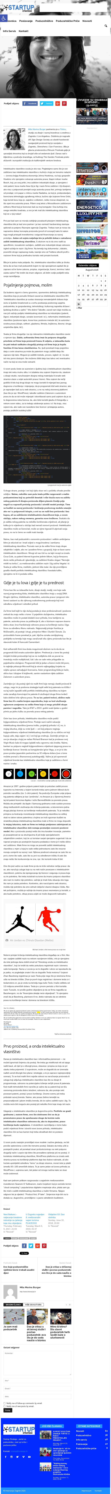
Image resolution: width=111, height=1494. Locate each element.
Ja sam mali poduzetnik (10, 1328)
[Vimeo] (24, 1457)
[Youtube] (29, 1457)
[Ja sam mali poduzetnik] (13, 1316)
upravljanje (24, 1238)
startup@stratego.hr (19, 1451)
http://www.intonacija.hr (28, 1291)
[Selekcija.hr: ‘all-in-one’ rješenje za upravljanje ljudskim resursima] (45, 1452)
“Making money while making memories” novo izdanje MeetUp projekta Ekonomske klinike (61, 1468)
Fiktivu (63, 129)
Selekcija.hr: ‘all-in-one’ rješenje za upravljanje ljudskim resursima (62, 1452)
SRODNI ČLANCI (13, 1305)
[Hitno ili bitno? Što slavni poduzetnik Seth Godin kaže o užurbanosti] (60, 1316)
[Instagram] (12, 1457)
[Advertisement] (73, 7)
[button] (106, 26)
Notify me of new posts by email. (20, 1406)
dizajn (14, 1238)
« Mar (79, 308)
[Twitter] (18, 1457)
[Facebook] (6, 1457)
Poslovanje (26, 21)
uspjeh (33, 1238)
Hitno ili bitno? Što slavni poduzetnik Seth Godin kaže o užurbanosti (60, 1332)
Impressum (86, 1490)
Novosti (87, 21)
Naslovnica (9, 21)
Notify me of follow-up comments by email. (24, 1403)
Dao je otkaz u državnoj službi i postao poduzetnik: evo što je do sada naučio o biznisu (56, 1271)
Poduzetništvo (44, 21)
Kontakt (23, 31)
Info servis (9, 31)
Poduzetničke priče (68, 21)
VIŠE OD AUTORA (33, 1305)
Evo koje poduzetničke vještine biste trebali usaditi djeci (18, 1269)
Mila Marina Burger (16, 96)
